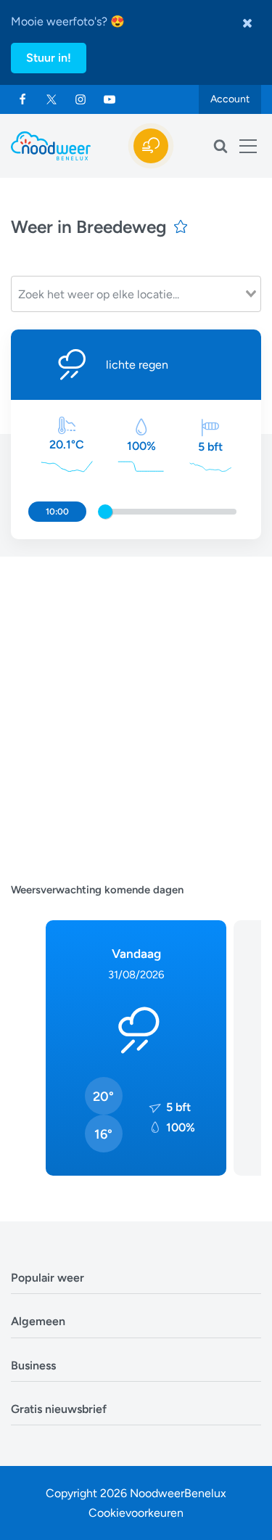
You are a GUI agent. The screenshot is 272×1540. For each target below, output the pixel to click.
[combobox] (136, 294)
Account (230, 99)
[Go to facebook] (22, 99)
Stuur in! (48, 58)
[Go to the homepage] (51, 145)
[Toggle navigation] (248, 146)
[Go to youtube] (109, 99)
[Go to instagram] (80, 99)
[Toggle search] (220, 146)
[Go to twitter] (51, 99)
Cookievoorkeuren (136, 1513)
